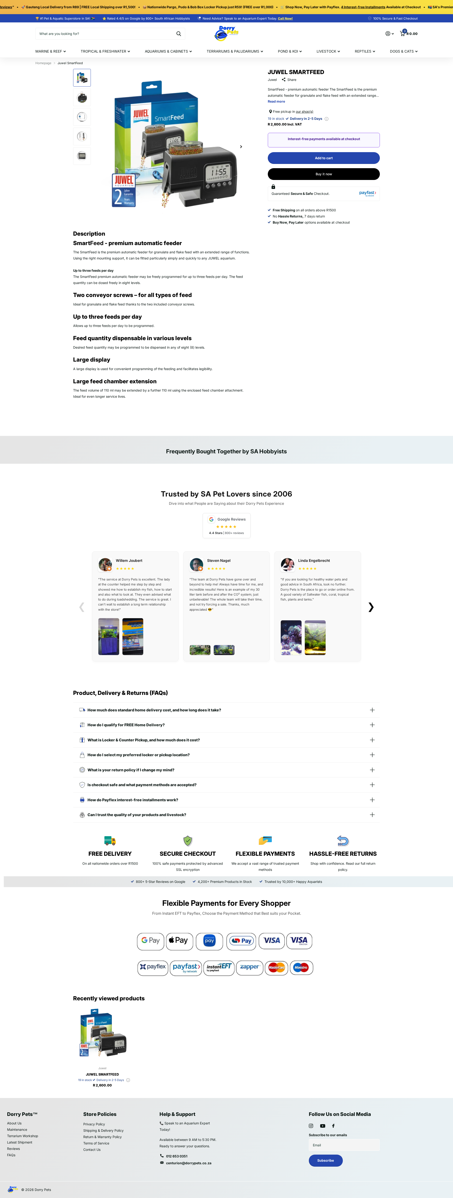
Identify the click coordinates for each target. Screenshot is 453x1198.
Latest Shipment (19, 1142)
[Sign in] (389, 33)
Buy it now (324, 174)
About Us (14, 1123)
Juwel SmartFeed (102, 1074)
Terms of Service (96, 1143)
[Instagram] (311, 1126)
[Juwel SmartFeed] (102, 1033)
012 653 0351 (176, 1156)
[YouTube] (322, 1126)
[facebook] (333, 1126)
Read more (276, 101)
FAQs (11, 1155)
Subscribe (326, 1160)
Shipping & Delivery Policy (103, 1130)
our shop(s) (304, 111)
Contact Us (92, 1150)
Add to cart (324, 158)
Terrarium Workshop (22, 1136)
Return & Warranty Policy (102, 1137)
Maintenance (17, 1129)
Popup (326, 119)
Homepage (43, 63)
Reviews (13, 1149)
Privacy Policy (94, 1124)
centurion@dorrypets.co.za (188, 1163)
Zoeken (178, 34)
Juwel (272, 80)
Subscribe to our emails (328, 1135)
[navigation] (82, 78)
